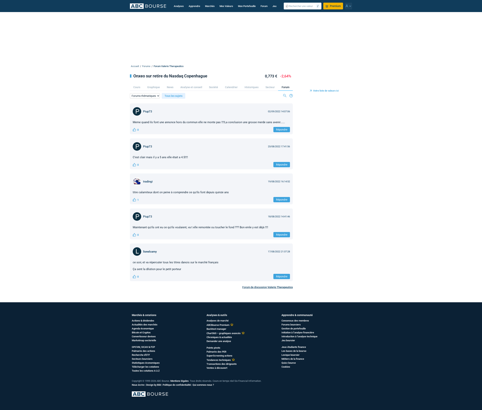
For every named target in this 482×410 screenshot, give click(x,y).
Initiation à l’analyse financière (297, 332)
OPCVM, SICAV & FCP (143, 347)
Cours (136, 87)
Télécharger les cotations (145, 366)
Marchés (210, 6)
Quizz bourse (288, 362)
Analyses (179, 6)
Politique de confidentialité (177, 384)
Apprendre (194, 6)
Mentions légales (179, 380)
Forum (264, 6)
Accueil (135, 66)
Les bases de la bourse (293, 351)
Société (213, 87)
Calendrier (231, 87)
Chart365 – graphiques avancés (224, 333)
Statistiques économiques (146, 362)
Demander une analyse (219, 341)
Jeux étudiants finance (293, 347)
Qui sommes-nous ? (203, 384)
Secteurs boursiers (142, 358)
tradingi (148, 181)
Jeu (274, 6)
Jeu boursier (288, 340)
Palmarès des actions (143, 351)
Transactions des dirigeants (222, 364)
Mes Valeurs (226, 6)
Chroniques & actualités (219, 337)
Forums (146, 66)
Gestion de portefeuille (293, 328)
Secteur (270, 87)
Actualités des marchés (144, 324)
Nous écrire (138, 384)
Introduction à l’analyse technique (299, 336)
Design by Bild (153, 384)
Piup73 (147, 111)
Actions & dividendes (143, 320)
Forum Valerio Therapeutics (169, 66)
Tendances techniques (219, 360)
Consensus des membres (295, 320)
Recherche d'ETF (141, 355)
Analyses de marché (218, 320)
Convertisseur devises (144, 336)
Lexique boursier (290, 355)
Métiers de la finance (292, 358)
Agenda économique (143, 328)
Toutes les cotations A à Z (146, 370)
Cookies (285, 366)
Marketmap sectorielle (144, 340)
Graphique (153, 87)
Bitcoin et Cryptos (141, 332)
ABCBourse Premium (218, 325)
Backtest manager (216, 329)
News (170, 87)
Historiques (252, 87)
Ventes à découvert (217, 367)
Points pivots (213, 347)
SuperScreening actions (219, 355)
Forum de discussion (267, 287)
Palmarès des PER (216, 351)
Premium (335, 6)
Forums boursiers (291, 324)
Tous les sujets (173, 95)
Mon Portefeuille (247, 6)
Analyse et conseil (191, 87)
